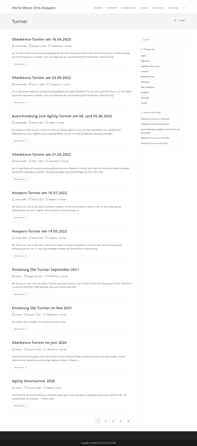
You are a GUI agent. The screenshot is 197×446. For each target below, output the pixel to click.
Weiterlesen (21, 64)
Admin (18, 276)
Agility (52, 122)
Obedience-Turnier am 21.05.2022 (41, 154)
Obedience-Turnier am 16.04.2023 (41, 39)
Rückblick (145, 92)
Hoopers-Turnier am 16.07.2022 (39, 192)
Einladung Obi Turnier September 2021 (45, 269)
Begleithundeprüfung (150, 66)
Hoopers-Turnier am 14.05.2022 (39, 231)
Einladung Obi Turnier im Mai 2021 (42, 307)
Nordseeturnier (147, 76)
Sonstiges (145, 97)
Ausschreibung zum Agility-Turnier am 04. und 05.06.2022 (62, 116)
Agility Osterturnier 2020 (33, 380)
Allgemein (145, 61)
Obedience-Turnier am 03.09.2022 (41, 77)
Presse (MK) (21, 46)
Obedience (57, 46)
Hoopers (53, 199)
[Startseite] (175, 20)
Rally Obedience (148, 87)
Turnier (182, 20)
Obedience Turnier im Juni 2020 (39, 342)
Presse (18, 314)
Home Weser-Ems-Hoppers (34, 7)
